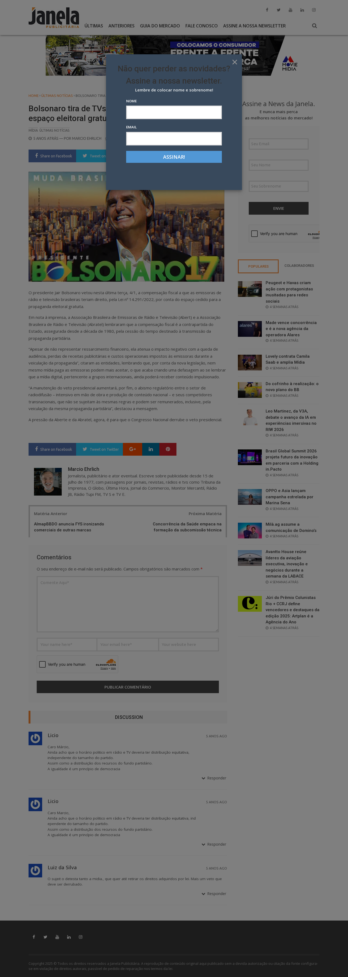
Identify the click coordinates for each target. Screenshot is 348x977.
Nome (131, 101)
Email (131, 127)
